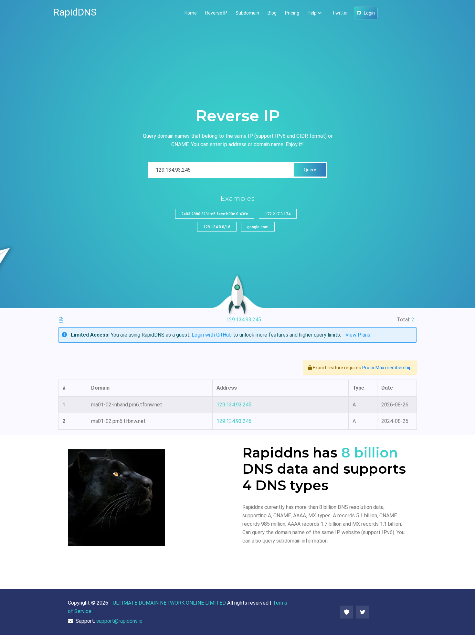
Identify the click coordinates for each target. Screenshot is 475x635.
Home (191, 13)
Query (310, 169)
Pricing (292, 13)
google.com (258, 227)
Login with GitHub (212, 335)
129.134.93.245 (233, 405)
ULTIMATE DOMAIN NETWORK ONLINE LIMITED (169, 603)
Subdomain (247, 13)
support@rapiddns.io (119, 621)
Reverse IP (216, 13)
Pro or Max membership (387, 367)
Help (312, 13)
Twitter (340, 13)
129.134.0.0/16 (216, 227)
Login (369, 13)
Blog (272, 13)
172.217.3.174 (277, 214)
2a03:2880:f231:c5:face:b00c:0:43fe (214, 214)
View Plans (357, 335)
